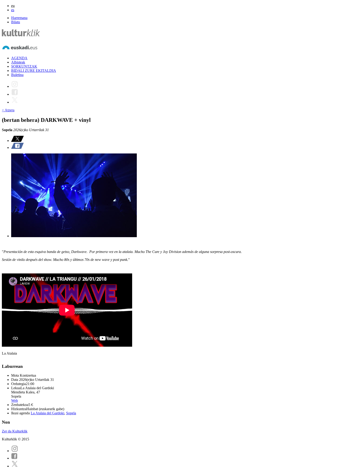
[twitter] (14, 466)
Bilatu (15, 22)
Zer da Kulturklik (14, 431)
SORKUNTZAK (24, 66)
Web (14, 400)
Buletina (17, 75)
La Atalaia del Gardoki (47, 413)
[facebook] (14, 458)
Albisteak (18, 62)
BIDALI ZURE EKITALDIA (33, 71)
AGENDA (19, 58)
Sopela (71, 413)
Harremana (19, 18)
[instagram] (14, 451)
